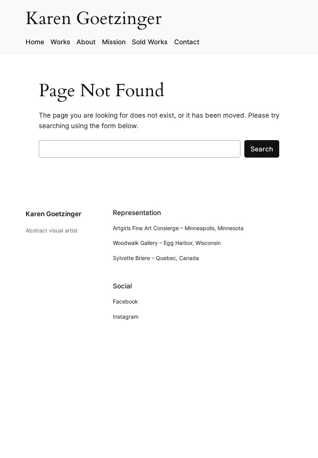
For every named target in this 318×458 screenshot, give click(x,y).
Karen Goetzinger (53, 214)
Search (262, 149)
